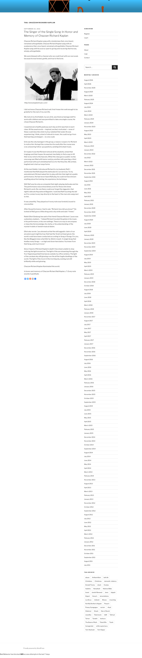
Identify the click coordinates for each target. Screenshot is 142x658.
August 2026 (88, 80)
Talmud (112, 615)
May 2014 (87, 464)
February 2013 (89, 495)
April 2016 (87, 375)
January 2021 (88, 204)
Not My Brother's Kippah (93, 603)
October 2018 (89, 286)
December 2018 (89, 282)
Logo (86, 54)
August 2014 (88, 452)
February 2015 (89, 429)
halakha (88, 589)
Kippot (87, 596)
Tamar (87, 618)
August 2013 (88, 483)
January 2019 (88, 278)
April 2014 (87, 468)
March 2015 (88, 425)
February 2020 (89, 235)
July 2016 (87, 363)
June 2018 (87, 297)
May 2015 (87, 418)
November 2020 (89, 212)
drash (99, 585)
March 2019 (88, 270)
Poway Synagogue (91, 607)
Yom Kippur (101, 630)
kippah (113, 592)
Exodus (106, 585)
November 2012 (89, 503)
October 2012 (88, 507)
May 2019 (87, 262)
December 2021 (89, 169)
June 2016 (87, 367)
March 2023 (88, 142)
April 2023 (87, 138)
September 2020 (90, 216)
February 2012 (89, 538)
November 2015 (89, 394)
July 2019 (87, 258)
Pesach (106, 603)
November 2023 (89, 126)
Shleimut (88, 611)
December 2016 (89, 348)
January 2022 (88, 165)
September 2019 (90, 251)
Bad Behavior (5, 654)
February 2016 (89, 383)
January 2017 (88, 344)
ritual (109, 607)
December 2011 (89, 546)
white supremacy (102, 626)
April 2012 (87, 530)
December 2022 (89, 154)
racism (102, 607)
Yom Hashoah (90, 630)
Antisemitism (96, 577)
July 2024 (87, 107)
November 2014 (89, 441)
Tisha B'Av (103, 622)
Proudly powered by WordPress (33, 648)
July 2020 (87, 223)
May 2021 (87, 192)
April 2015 (87, 421)
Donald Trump (90, 585)
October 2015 (89, 398)
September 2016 (90, 355)
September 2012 (89, 511)
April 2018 (87, 301)
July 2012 (87, 518)
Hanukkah (96, 589)
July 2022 (87, 157)
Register (87, 34)
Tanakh (94, 618)
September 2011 (89, 557)
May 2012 (87, 526)
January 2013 (88, 499)
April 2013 (87, 487)
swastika (88, 615)
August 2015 (88, 406)
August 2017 (88, 321)
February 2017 (89, 340)
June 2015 (87, 414)
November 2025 (89, 88)
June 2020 (87, 227)
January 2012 (88, 542)
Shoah (96, 611)
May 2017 (87, 332)
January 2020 (88, 239)
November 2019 (89, 247)
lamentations (104, 596)
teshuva (103, 618)
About (86, 50)
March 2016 (88, 379)
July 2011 (87, 565)
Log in (86, 38)
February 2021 (89, 200)
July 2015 (87, 410)
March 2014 (88, 472)
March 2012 (88, 534)
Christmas (98, 581)
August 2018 (88, 289)
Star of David (105, 611)
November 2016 (89, 352)
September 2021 (89, 177)
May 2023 (87, 134)
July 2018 (87, 293)
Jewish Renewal (97, 592)
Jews (106, 592)
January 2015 (88, 433)
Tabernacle (97, 615)
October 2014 (89, 445)
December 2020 (89, 208)
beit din (106, 577)
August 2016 (88, 359)
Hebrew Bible (107, 589)
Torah (111, 622)
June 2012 (87, 522)
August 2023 (88, 130)
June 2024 (87, 111)
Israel (87, 592)
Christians (88, 581)
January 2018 (88, 313)
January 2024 (88, 123)
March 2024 (88, 115)
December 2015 (89, 390)
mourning (112, 600)
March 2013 (88, 491)
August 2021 (88, 181)
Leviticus (88, 600)
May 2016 (87, 371)
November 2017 (89, 317)
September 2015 (90, 402)
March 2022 (88, 161)
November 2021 (89, 173)
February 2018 (89, 309)
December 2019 (89, 243)
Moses (104, 600)
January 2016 (88, 386)
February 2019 (89, 274)
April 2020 (87, 231)
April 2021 (87, 196)
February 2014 (89, 476)
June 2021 (87, 189)
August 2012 (88, 515)
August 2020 (88, 220)
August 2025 (88, 92)
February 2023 (89, 146)
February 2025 (89, 99)
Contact (87, 58)
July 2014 (87, 456)
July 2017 (87, 324)
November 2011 (89, 549)
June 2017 (87, 328)
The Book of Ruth (91, 622)
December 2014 (89, 437)
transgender (89, 626)
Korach (94, 596)
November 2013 (89, 480)
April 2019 (87, 266)
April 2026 (87, 84)
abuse (87, 577)
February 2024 (89, 119)
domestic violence (110, 581)
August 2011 (88, 561)
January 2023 (88, 150)
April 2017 (87, 336)
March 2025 (88, 95)
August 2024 (88, 103)
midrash (96, 600)
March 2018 (88, 305)
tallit (105, 615)
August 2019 (88, 255)
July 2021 (87, 185)
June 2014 (87, 460)
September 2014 (90, 449)
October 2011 (88, 553)
